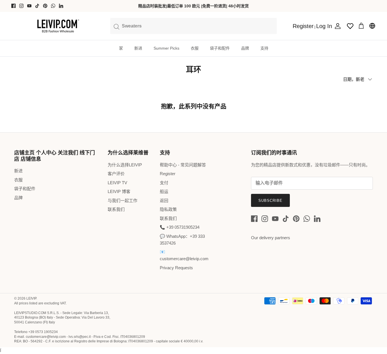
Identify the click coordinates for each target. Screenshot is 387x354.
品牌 (245, 48)
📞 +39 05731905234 (179, 227)
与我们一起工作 (122, 200)
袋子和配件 (220, 48)
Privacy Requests (176, 267)
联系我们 (116, 209)
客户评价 (116, 173)
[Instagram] (21, 6)
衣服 (195, 48)
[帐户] (336, 26)
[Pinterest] (45, 6)
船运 (164, 191)
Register (167, 173)
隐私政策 (168, 209)
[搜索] (193, 26)
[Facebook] (13, 6)
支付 (164, 182)
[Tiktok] (37, 6)
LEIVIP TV (117, 182)
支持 (264, 48)
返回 (164, 200)
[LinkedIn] (61, 6)
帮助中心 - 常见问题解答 (183, 164)
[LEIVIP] (58, 26)
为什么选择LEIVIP (125, 164)
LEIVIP (31, 298)
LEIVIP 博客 (119, 191)
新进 (138, 48)
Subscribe (270, 200)
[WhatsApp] (53, 6)
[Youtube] (29, 6)
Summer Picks (166, 48)
